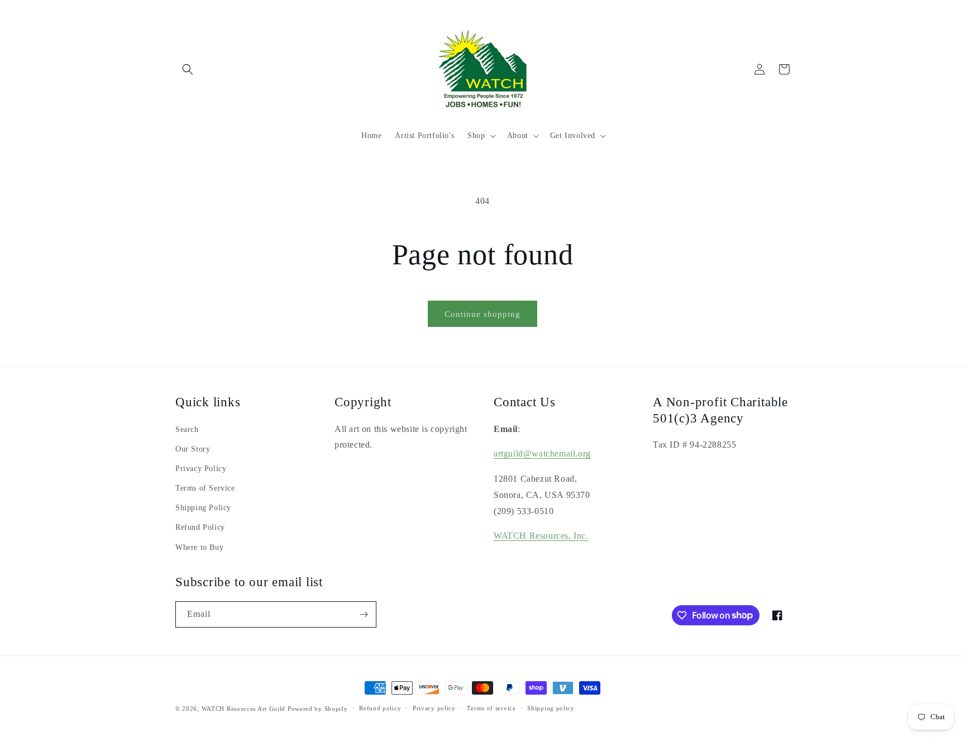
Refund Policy (200, 527)
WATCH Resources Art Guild (244, 708)
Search (187, 429)
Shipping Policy (203, 508)
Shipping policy (551, 708)
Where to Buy (199, 547)
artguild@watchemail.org (542, 453)
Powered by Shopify (318, 708)
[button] (187, 69)
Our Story (192, 449)
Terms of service (491, 708)
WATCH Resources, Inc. (541, 535)
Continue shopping (482, 314)
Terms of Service (205, 488)
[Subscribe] (363, 614)
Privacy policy (434, 708)
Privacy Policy (200, 468)
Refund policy (380, 708)
